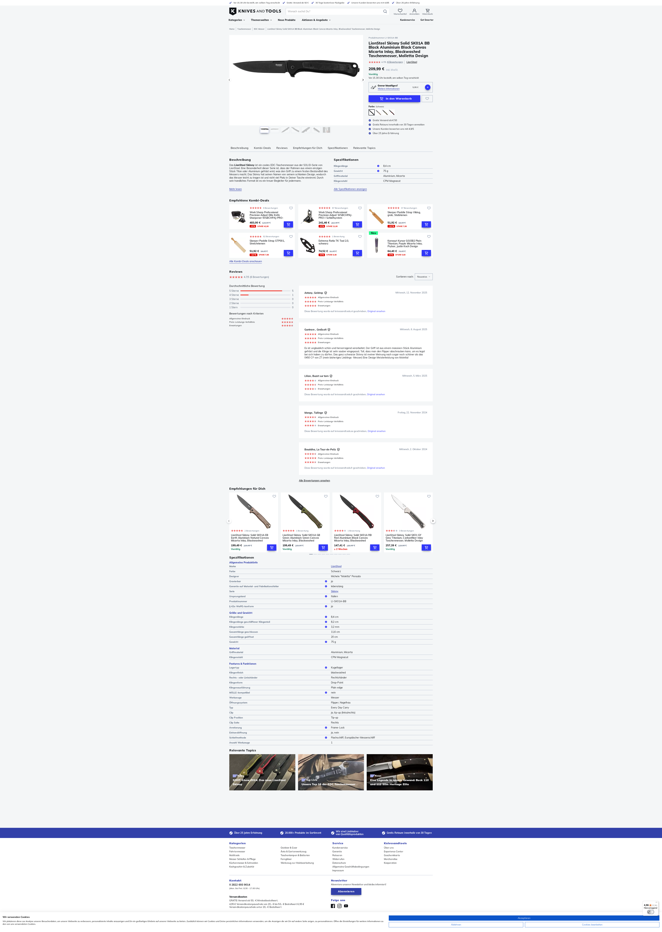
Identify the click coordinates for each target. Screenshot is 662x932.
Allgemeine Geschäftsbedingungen (350, 866)
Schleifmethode (237, 737)
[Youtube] (346, 906)
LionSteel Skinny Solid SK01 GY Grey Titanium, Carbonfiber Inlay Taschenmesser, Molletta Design (404, 538)
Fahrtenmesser (237, 851)
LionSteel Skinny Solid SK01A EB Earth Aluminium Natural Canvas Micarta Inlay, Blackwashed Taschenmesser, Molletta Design (250, 538)
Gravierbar (235, 581)
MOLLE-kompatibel (239, 692)
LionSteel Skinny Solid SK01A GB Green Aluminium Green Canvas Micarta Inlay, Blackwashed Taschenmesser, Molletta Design (301, 538)
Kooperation (390, 862)
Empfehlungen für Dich (307, 148)
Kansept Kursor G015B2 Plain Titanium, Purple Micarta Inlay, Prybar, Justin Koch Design (405, 243)
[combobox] (424, 276)
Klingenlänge (341, 166)
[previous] (234, 521)
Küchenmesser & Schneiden (243, 862)
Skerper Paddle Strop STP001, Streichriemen (267, 242)
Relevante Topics (364, 148)
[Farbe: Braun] (378, 112)
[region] (296, 85)
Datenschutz (339, 862)
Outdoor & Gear (289, 847)
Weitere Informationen (389, 88)
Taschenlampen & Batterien (295, 855)
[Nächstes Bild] (363, 80)
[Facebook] (333, 906)
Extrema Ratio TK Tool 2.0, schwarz (334, 242)
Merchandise (390, 859)
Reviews (282, 148)
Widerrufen (338, 859)
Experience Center (393, 851)
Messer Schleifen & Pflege (242, 859)
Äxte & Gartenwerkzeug (294, 851)
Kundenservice (340, 847)
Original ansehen (376, 311)
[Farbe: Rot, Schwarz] (391, 112)
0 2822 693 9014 (239, 884)
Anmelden (414, 14)
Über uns (389, 847)
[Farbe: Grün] (385, 112)
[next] (427, 521)
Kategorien (235, 20)
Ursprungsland (237, 596)
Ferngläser (286, 859)
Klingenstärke (236, 626)
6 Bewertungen (395, 62)
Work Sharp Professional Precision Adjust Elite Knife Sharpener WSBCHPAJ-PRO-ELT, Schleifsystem (266, 215)
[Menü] (656, 903)
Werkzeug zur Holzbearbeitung (297, 862)
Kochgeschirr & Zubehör (241, 866)
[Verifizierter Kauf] (325, 293)
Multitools (234, 855)
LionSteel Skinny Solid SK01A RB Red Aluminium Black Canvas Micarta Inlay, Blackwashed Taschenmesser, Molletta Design (353, 538)
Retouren (337, 855)
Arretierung (235, 727)
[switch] (650, 912)
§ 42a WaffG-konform (241, 606)
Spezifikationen (338, 148)
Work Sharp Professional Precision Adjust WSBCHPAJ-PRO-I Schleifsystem (335, 215)
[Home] (255, 10)
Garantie (337, 851)
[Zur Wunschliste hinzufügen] (427, 98)
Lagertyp (234, 667)
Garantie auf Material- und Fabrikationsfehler (254, 586)
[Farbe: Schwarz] (371, 112)
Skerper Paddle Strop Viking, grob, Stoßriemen (404, 214)
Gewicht (338, 171)
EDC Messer (259, 29)
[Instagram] (339, 906)
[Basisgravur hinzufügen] (427, 87)
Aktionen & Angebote (315, 20)
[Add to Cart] (288, 224)
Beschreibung (239, 148)
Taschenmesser (244, 29)
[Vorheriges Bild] (229, 80)
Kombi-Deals (262, 148)
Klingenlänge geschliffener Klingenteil (249, 621)
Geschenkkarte (392, 855)
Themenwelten (260, 20)
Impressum (338, 870)
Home (231, 29)
